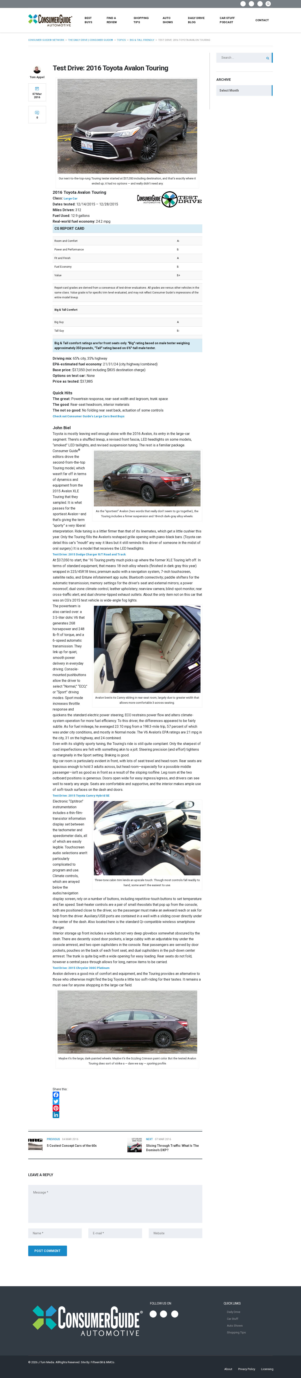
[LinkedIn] (127, 1114)
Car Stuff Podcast (227, 20)
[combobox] (244, 90)
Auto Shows (168, 20)
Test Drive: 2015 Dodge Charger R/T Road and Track (89, 554)
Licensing (267, 1369)
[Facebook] (127, 1095)
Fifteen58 (97, 1362)
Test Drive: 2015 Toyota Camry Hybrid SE (81, 795)
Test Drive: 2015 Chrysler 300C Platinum (81, 968)
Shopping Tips (141, 20)
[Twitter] (127, 1101)
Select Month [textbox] (229, 90)
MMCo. (110, 1362)
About (228, 1369)
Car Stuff (232, 1318)
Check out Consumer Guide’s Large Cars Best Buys (88, 416)
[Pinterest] (127, 1108)
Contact (262, 20)
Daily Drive (233, 1312)
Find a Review (112, 20)
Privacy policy (246, 1369)
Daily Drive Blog (196, 20)
